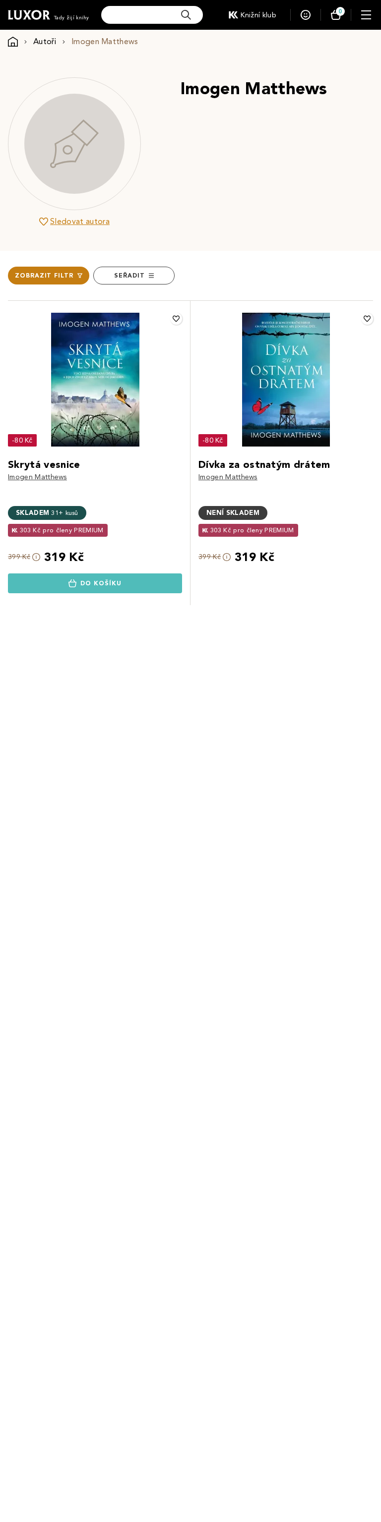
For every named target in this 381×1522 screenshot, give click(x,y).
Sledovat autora (80, 221)
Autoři (44, 41)
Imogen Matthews (37, 477)
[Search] (186, 15)
